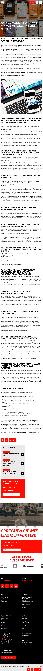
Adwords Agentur (25, 595)
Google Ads (3, 626)
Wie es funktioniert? (4, 597)
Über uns (2, 594)
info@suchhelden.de (6, 580)
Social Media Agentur (26, 598)
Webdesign (24, 619)
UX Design (24, 621)
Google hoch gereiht (24, 73)
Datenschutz (15, 666)
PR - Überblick (25, 616)
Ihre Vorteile (3, 595)
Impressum (22, 666)
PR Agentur (24, 607)
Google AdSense (4, 628)
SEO (1, 600)
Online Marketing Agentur (27, 597)
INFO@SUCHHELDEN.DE (9, 487)
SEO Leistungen (4, 619)
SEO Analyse (24, 618)
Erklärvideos (3, 616)
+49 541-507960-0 (8, 490)
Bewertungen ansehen (9, 657)
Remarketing (3, 622)
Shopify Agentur (25, 603)
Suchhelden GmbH (31, 432)
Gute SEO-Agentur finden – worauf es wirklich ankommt (11, 473)
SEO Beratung (3, 621)
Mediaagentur (24, 605)
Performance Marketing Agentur (28, 601)
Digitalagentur (24, 600)
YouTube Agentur (25, 608)
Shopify (23, 615)
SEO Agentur (24, 594)
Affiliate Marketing (4, 618)
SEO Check (24, 625)
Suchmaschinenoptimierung (6, 615)
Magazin (27, 666)
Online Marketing (4, 601)
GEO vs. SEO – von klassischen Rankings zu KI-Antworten (10, 463)
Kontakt (32, 2)
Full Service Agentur (26, 604)
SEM (2, 625)
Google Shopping (25, 622)
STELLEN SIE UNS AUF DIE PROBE (12, 494)
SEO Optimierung (25, 626)
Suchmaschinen (4, 603)
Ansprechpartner (21, 432)
